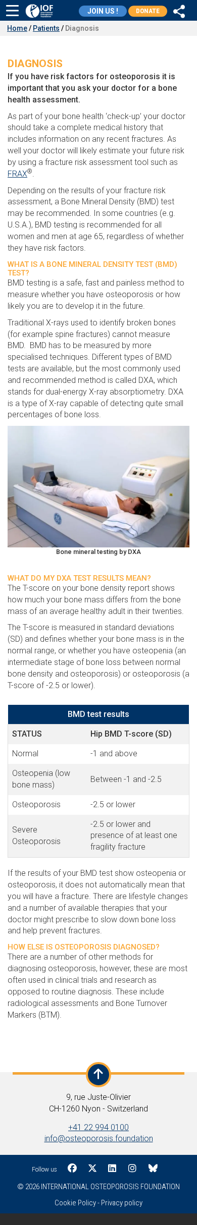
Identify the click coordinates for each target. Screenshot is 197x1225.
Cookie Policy (75, 1202)
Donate (148, 11)
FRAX (17, 174)
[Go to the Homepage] (39, 11)
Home (17, 28)
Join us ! (102, 11)
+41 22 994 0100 (98, 1127)
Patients (46, 28)
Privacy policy (121, 1202)
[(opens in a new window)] (179, 10)
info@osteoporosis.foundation (98, 1138)
